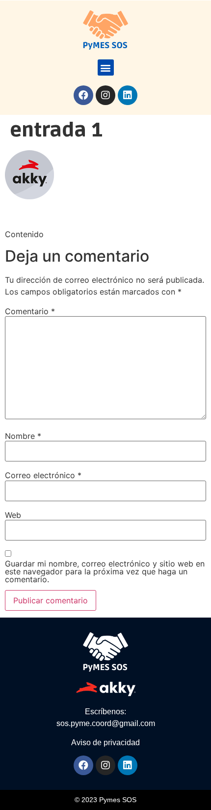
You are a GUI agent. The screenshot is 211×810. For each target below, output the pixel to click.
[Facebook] (83, 95)
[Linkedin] (127, 95)
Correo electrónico (43, 475)
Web (13, 515)
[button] (106, 67)
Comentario (30, 311)
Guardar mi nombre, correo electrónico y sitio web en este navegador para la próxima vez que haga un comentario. (105, 571)
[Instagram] (105, 95)
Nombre (23, 436)
